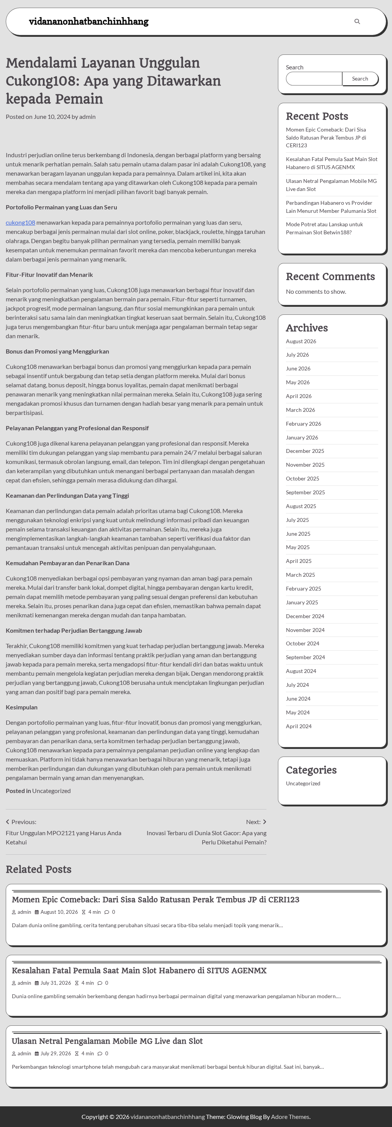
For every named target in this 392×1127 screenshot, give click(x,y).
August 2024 (301, 671)
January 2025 (302, 602)
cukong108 (20, 222)
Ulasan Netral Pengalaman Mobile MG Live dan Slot (107, 1041)
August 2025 (301, 506)
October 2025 (302, 478)
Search (295, 67)
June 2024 (298, 698)
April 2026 (299, 396)
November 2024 (305, 630)
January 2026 (302, 437)
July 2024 (297, 684)
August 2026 (301, 341)
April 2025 (299, 561)
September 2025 (305, 492)
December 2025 (305, 451)
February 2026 (303, 423)
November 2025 (305, 464)
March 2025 (300, 574)
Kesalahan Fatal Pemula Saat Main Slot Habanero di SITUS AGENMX (139, 970)
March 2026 (300, 409)
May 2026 (298, 382)
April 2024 (299, 726)
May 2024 (298, 712)
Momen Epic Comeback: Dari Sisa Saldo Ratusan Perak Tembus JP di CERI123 (326, 137)
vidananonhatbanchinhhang (89, 21)
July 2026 (297, 354)
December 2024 (305, 616)
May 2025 (298, 547)
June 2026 (298, 368)
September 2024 (305, 657)
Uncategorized (51, 790)
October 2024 (302, 643)
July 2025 (297, 520)
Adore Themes (290, 1116)
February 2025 (303, 588)
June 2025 (298, 533)
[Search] (357, 21)
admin (87, 116)
